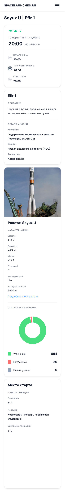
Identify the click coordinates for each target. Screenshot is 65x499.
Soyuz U (29, 223)
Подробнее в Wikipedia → (23, 296)
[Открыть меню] (57, 6)
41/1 (10, 402)
